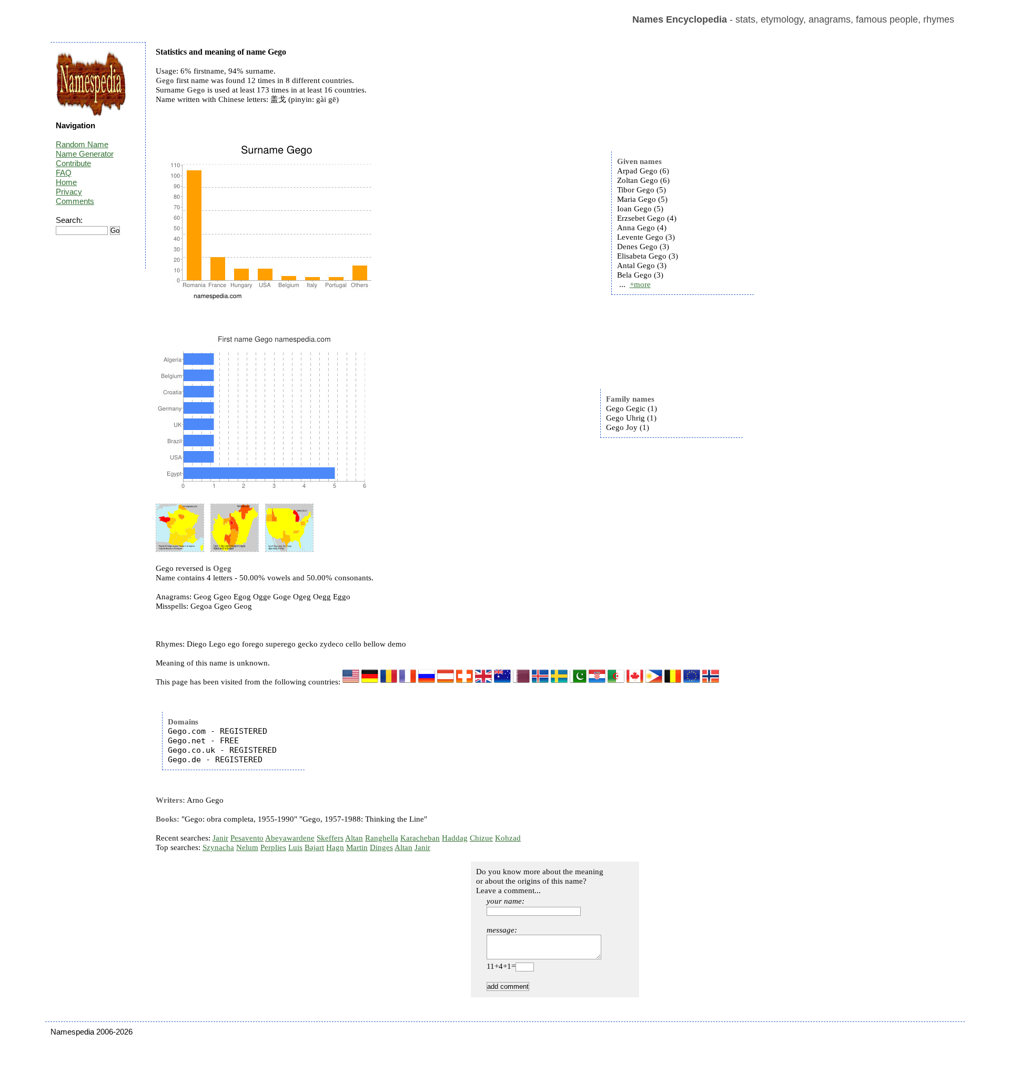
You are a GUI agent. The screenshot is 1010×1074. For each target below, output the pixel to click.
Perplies (273, 847)
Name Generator (85, 153)
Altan (354, 838)
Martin (357, 847)
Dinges (381, 847)
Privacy (69, 191)
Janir (220, 838)
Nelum (247, 847)
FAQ (64, 172)
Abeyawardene (290, 838)
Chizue (481, 838)
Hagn (335, 847)
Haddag (455, 838)
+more (640, 284)
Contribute (73, 163)
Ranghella (381, 838)
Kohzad (508, 838)
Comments (75, 201)
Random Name (82, 144)
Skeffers (330, 838)
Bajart (314, 847)
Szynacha (218, 847)
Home (66, 182)
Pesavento (247, 838)
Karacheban (420, 838)
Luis (295, 847)
